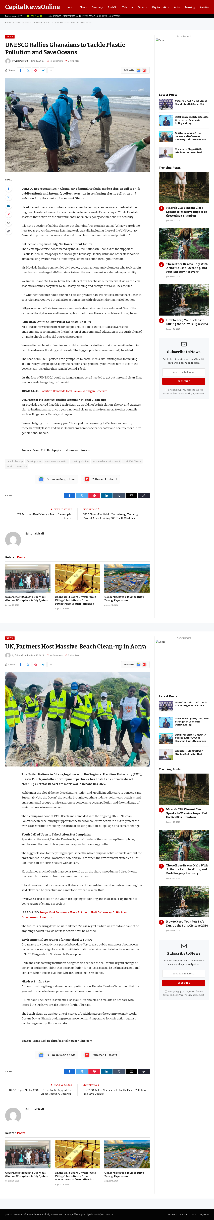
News (83, 7)
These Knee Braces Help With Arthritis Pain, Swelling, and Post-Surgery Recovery (187, 268)
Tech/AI (112, 7)
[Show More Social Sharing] (50, 70)
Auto (177, 7)
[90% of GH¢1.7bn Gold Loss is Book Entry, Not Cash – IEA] (166, 104)
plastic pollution (80, 461)
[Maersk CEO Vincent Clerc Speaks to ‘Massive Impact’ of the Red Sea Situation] (184, 187)
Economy (97, 7)
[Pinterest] (8, 214)
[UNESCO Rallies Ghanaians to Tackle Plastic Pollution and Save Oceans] (77, 125)
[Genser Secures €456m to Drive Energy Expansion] (127, 578)
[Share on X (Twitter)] (28, 70)
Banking (190, 7)
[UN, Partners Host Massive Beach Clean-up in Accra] (77, 719)
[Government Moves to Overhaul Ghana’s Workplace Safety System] (27, 578)
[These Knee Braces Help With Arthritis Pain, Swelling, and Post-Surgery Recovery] (184, 243)
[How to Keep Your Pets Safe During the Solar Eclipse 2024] (184, 300)
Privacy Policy (185, 393)
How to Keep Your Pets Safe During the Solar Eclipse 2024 (187, 322)
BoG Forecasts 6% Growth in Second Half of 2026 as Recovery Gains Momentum (190, 136)
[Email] (8, 222)
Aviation (205, 7)
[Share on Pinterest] (35, 70)
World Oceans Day (17, 466)
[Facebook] (8, 188)
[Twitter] (8, 197)
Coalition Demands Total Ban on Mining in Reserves (73, 391)
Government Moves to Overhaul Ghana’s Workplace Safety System (26, 598)
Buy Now (204, 1214)
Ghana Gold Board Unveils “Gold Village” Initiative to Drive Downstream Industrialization (75, 600)
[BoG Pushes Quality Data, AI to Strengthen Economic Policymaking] (166, 120)
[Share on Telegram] (43, 70)
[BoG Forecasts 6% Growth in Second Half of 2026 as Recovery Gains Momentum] (166, 136)
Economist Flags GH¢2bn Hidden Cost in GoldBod (189, 151)
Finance (142, 7)
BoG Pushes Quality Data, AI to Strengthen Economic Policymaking (85, 16)
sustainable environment (106, 461)
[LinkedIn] (8, 205)
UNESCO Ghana (132, 461)
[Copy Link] (8, 231)
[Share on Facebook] (20, 70)
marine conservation (56, 461)
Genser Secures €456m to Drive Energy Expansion (124, 598)
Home (68, 7)
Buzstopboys (34, 461)
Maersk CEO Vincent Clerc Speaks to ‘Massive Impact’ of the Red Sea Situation (186, 211)
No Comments (56, 60)
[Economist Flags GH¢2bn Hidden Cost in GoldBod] (166, 152)
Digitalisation (160, 7)
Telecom (127, 7)
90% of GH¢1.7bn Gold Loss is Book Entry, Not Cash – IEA (191, 102)
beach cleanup (15, 461)
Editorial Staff (21, 60)
